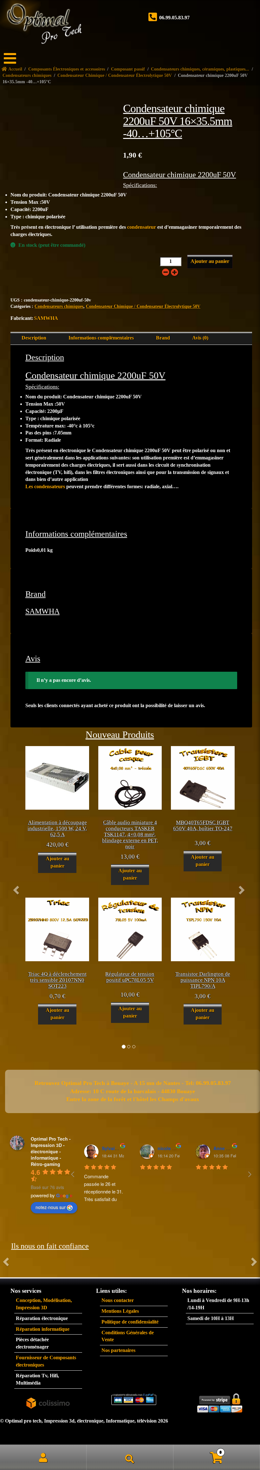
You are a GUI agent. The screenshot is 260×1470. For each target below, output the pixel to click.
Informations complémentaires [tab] (101, 337)
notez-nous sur (51, 1207)
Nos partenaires (118, 1350)
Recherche (130, 1457)
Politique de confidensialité (130, 1321)
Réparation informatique (42, 1329)
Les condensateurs (45, 486)
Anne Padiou (227, 1148)
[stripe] (220, 1401)
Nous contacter (117, 1300)
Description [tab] (34, 337)
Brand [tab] (163, 337)
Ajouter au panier (210, 261)
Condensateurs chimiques (59, 306)
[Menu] (14, 58)
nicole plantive (174, 1148)
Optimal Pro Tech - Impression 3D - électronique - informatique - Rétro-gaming (51, 1151)
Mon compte (43, 1457)
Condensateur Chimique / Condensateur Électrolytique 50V (143, 306)
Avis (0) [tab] (200, 337)
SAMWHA (46, 318)
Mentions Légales (120, 1311)
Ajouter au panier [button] (57, 862)
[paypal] (134, 1399)
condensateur (141, 227)
